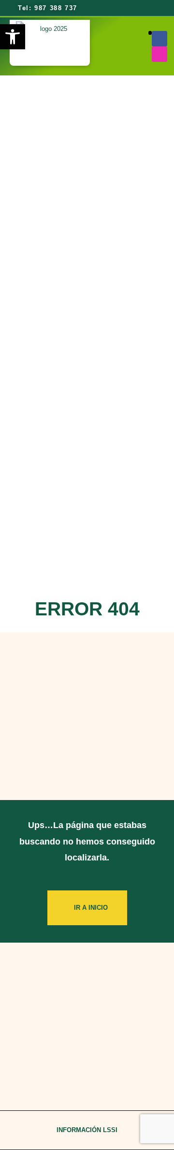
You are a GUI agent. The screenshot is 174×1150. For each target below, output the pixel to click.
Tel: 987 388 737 (46, 8)
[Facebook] (159, 38)
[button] (150, 33)
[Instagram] (159, 54)
